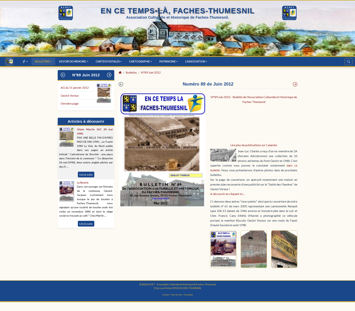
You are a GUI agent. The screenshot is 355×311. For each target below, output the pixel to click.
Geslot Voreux (70, 95)
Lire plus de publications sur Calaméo (253, 145)
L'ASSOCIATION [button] (195, 61)
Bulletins (131, 72)
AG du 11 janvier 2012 (75, 87)
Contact (166, 294)
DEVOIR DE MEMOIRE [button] (72, 61)
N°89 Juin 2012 (86, 75)
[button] (25, 61)
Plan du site (176, 294)
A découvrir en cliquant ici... (227, 194)
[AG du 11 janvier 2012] (295, 84)
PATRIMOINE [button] (167, 61)
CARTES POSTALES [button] (108, 61)
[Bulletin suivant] (109, 75)
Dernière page (70, 103)
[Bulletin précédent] (63, 75)
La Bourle (82, 182)
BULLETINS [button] (42, 61)
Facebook (188, 294)
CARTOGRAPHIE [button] (139, 61)
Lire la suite (86, 174)
